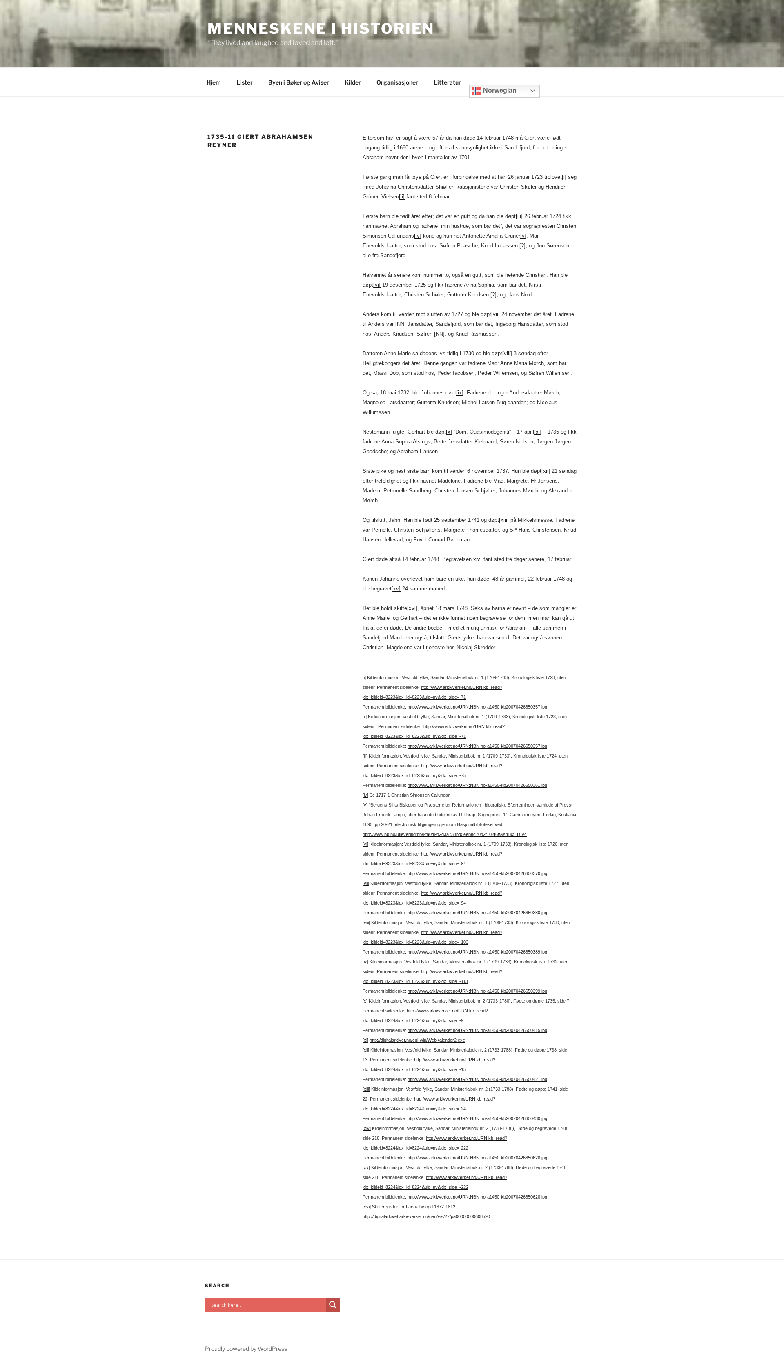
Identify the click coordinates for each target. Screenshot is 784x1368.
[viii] (507, 353)
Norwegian (499, 90)
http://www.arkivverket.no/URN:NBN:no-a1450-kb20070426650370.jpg (477, 873)
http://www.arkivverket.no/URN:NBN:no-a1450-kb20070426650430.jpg (477, 1118)
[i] (564, 177)
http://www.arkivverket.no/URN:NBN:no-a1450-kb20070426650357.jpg (477, 706)
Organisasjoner (397, 82)
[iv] (417, 236)
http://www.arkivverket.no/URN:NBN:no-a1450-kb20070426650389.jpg (477, 951)
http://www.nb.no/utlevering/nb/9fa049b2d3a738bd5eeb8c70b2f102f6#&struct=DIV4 (445, 834)
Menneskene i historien (320, 29)
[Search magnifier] (333, 1305)
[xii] (545, 471)
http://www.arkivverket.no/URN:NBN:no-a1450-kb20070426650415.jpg (477, 1030)
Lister (244, 82)
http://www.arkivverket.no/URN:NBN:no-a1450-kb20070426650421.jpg (477, 1079)
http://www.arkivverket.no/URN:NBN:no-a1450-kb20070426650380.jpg (477, 912)
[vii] (495, 314)
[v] (523, 236)
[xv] (396, 589)
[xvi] (412, 608)
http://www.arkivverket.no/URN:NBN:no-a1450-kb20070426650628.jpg (477, 1157)
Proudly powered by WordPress (246, 1348)
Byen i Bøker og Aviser (298, 82)
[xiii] (504, 520)
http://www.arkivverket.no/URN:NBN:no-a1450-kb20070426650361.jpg (477, 785)
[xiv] (477, 559)
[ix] (459, 393)
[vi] (377, 285)
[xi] (537, 432)
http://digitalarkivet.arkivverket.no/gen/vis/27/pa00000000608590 (426, 1216)
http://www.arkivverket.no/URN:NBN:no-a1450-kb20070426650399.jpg (477, 991)
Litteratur (447, 82)
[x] (449, 432)
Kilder (353, 82)
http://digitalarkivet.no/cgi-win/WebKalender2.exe (417, 1040)
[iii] (519, 216)
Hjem (214, 82)
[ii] (402, 197)
